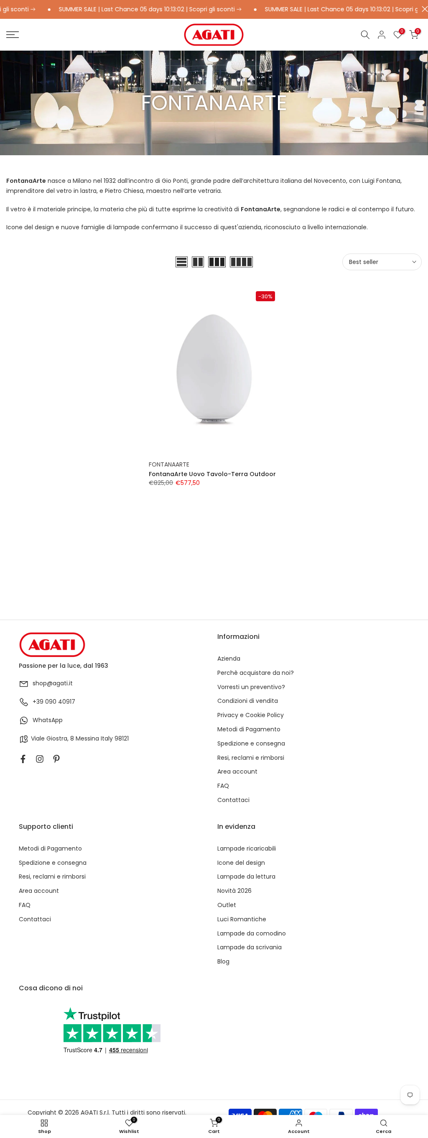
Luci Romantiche (241, 919)
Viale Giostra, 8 (52, 739)
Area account (237, 772)
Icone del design (241, 863)
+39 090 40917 (54, 702)
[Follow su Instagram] (40, 759)
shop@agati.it (53, 683)
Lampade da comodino (251, 934)
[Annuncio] (136, 10)
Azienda (228, 659)
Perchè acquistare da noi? (255, 673)
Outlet (226, 905)
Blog (223, 962)
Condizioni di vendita (247, 701)
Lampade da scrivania (249, 947)
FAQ (223, 786)
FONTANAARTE (169, 464)
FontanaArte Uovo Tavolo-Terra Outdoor (212, 474)
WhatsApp (48, 720)
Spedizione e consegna (251, 744)
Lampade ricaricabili (246, 849)
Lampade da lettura (246, 877)
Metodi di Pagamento (248, 729)
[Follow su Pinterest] (56, 759)
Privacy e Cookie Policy (250, 715)
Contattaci (233, 800)
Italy (107, 739)
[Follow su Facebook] (23, 759)
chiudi (423, 9)
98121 (122, 739)
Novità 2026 (234, 891)
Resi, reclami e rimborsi (250, 758)
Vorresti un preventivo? (251, 687)
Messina (87, 739)
